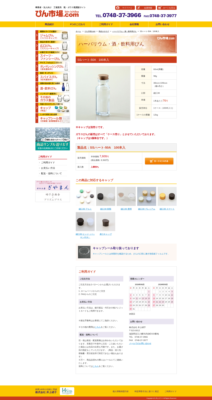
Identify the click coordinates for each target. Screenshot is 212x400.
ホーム (78, 31)
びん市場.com (90, 31)
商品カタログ (104, 31)
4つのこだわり (77, 24)
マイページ (127, 8)
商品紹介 (49, 24)
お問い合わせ (162, 24)
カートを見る (169, 8)
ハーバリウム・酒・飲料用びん (124, 31)
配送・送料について (51, 173)
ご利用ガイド (106, 24)
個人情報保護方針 (121, 391)
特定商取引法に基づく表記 (147, 391)
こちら (98, 327)
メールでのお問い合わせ (140, 343)
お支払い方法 (48, 168)
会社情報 (134, 24)
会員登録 (148, 8)
